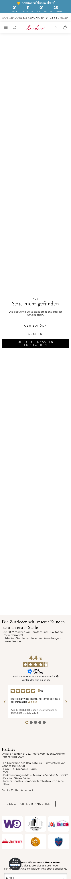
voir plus (32, 701)
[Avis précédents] (4, 701)
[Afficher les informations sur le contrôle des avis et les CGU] (57, 676)
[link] (56, 27)
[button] (5, 27)
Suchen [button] (35, 334)
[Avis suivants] (66, 701)
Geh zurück (35, 325)
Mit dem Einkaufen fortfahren (35, 343)
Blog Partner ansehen (29, 803)
